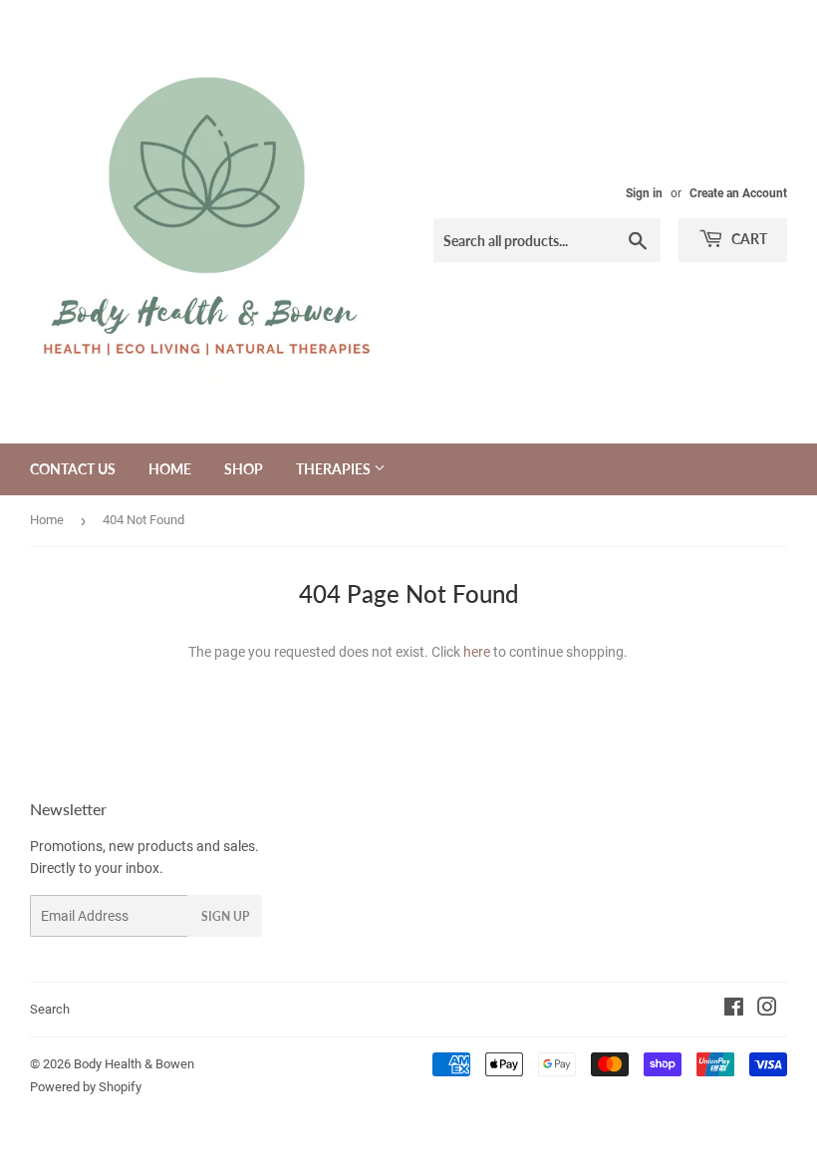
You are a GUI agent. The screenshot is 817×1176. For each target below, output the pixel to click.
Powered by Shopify (85, 1086)
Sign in (644, 193)
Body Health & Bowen (134, 1063)
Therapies (335, 468)
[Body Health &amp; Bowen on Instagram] (767, 1010)
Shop (243, 468)
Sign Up (225, 916)
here (476, 652)
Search (50, 1009)
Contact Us (73, 468)
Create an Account (738, 193)
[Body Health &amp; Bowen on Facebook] (733, 1010)
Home (169, 468)
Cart (747, 238)
